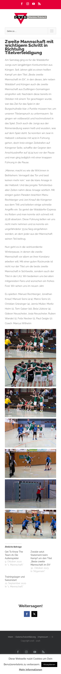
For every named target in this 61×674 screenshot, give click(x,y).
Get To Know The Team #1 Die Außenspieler (14, 555)
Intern (10, 637)
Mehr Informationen (30, 669)
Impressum (43, 637)
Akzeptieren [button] (49, 664)
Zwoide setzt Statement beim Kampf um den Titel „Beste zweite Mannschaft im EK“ (41, 558)
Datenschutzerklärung (26, 637)
